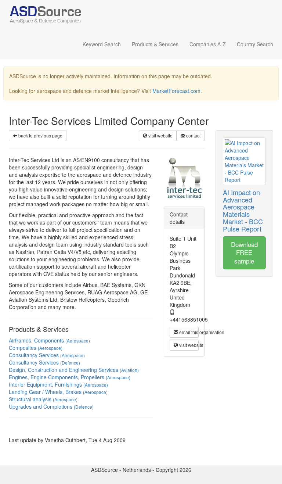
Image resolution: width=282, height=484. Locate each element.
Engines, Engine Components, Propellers (69, 377)
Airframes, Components (49, 340)
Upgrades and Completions (51, 406)
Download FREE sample (244, 252)
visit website (160, 135)
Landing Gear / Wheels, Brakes (58, 391)
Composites (35, 347)
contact (192, 135)
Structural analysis (43, 399)
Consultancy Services (47, 355)
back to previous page (39, 135)
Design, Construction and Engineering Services (74, 369)
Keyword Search (102, 44)
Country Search (255, 44)
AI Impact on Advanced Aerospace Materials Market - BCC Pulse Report (243, 210)
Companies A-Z (207, 44)
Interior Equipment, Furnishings (58, 384)
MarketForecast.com (176, 90)
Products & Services (155, 44)
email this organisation (188, 332)
